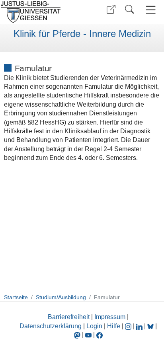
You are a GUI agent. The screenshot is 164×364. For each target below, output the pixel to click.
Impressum (109, 316)
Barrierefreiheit (69, 316)
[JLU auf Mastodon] (78, 334)
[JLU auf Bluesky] (151, 326)
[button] (111, 9)
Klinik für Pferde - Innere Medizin (82, 33)
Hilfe (113, 326)
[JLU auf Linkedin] (140, 326)
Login (95, 326)
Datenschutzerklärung (51, 326)
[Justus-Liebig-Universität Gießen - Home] (40, 12)
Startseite (16, 297)
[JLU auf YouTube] (88, 334)
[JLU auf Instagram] (129, 326)
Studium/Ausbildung (61, 297)
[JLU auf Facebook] (99, 334)
